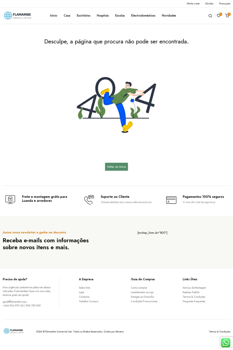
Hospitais (103, 15)
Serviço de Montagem (194, 288)
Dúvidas (209, 3)
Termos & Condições (194, 297)
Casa (67, 15)
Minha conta (193, 3)
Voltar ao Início (116, 167)
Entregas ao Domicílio (142, 297)
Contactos (84, 297)
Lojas (81, 292)
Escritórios (83, 15)
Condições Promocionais (144, 301)
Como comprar (139, 288)
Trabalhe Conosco (88, 301)
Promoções (224, 3)
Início (53, 15)
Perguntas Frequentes (194, 301)
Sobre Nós (84, 288)
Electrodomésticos (143, 15)
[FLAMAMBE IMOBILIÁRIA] (21, 15)
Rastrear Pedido (191, 292)
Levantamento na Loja (142, 292)
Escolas (120, 15)
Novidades (169, 15)
